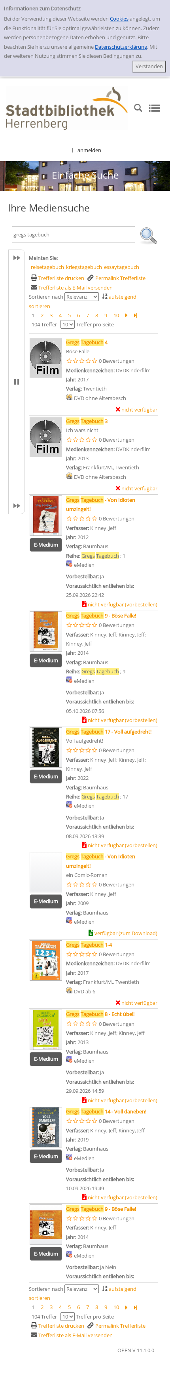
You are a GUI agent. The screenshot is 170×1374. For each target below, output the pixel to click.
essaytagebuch (121, 267)
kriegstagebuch (84, 267)
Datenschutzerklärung (121, 46)
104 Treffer (44, 324)
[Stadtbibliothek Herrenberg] (67, 107)
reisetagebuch (47, 267)
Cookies (119, 18)
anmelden (89, 150)
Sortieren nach (46, 296)
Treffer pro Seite (95, 324)
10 (116, 315)
